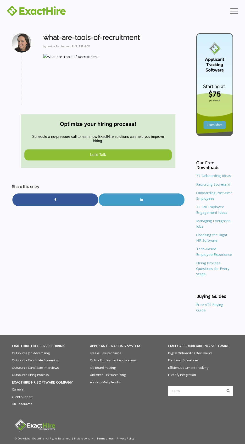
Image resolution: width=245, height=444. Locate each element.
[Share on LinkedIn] (141, 199)
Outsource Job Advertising (31, 353)
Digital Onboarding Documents (190, 353)
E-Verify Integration (182, 375)
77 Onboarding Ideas (213, 175)
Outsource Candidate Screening (35, 360)
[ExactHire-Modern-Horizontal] (36, 10)
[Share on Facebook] (55, 199)
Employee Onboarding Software (198, 346)
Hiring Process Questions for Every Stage (212, 268)
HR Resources (22, 404)
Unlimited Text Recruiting (108, 375)
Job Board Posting (103, 367)
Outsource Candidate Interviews (35, 367)
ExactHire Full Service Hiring (38, 346)
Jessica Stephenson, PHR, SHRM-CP (68, 46)
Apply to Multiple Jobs (105, 382)
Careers (18, 389)
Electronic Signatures (183, 360)
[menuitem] (232, 10)
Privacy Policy (125, 438)
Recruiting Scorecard (213, 184)
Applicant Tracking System (115, 346)
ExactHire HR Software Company (42, 382)
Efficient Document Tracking (188, 367)
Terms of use (105, 438)
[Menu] (232, 10)
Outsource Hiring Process (30, 375)
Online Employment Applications (113, 360)
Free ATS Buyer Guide (106, 353)
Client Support (22, 397)
